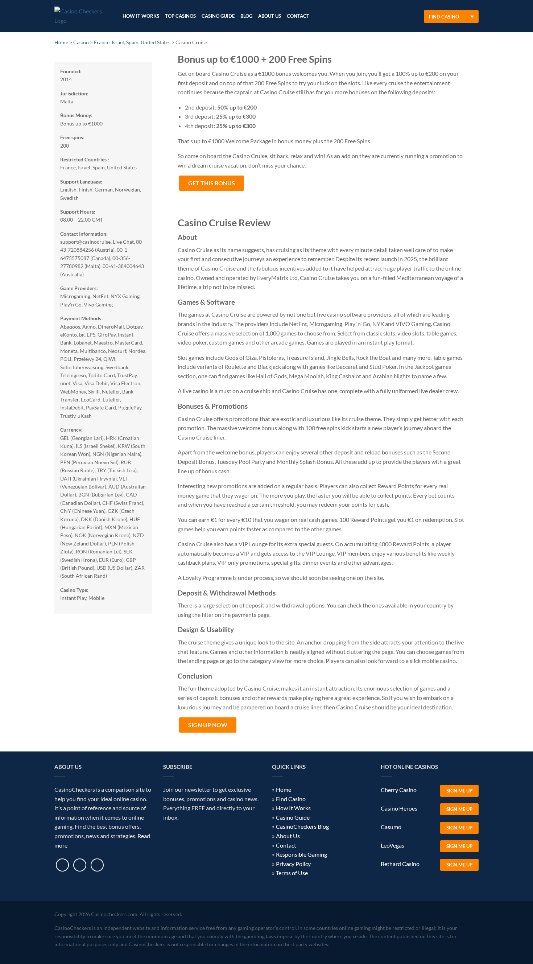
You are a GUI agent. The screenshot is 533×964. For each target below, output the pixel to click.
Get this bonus (211, 183)
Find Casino (291, 798)
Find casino (444, 17)
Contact (298, 16)
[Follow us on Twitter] (79, 865)
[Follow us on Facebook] (62, 865)
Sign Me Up (459, 791)
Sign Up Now (207, 724)
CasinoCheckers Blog (302, 826)
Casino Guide (218, 16)
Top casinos (180, 16)
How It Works (141, 16)
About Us (269, 16)
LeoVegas (392, 845)
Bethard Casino (400, 863)
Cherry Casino (399, 789)
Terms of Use (292, 872)
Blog (246, 16)
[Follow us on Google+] (97, 865)
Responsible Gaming (301, 854)
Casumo (391, 826)
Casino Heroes (399, 808)
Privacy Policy (293, 863)
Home (283, 789)
